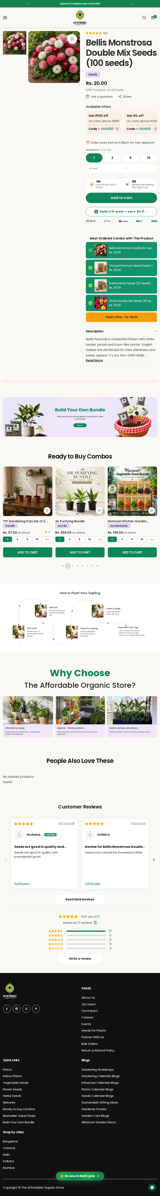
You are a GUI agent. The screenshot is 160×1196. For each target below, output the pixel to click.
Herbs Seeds (12, 1096)
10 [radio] (148, 158)
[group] (54, 57)
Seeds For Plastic (94, 1030)
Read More (94, 360)
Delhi (6, 1155)
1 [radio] (94, 158)
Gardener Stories (94, 1109)
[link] (27, 491)
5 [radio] (131, 158)
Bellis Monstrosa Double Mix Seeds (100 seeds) (131, 248)
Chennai (9, 1148)
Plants (7, 1069)
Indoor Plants (12, 1076)
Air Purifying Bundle (69, 521)
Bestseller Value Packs (19, 1116)
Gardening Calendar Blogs (101, 1076)
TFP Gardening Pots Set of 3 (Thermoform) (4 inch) (24, 521)
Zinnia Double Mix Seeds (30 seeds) (131, 301)
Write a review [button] (80, 959)
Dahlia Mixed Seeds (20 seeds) (130, 283)
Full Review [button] (21, 883)
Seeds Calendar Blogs (98, 1096)
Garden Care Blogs (95, 1116)
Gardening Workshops (98, 1069)
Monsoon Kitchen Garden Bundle (127, 521)
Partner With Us (93, 1037)
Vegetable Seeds (15, 1083)
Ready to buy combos (19, 1109)
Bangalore (10, 1141)
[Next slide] (154, 859)
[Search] (144, 17)
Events (86, 1024)
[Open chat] (152, 1187)
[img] (23, 824)
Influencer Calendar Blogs (100, 1083)
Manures (9, 1102)
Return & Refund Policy (98, 1050)
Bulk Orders (90, 1044)
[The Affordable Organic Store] (80, 18)
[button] (27, 4)
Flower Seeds (12, 1089)
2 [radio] (112, 158)
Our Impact (90, 1011)
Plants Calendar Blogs (97, 1089)
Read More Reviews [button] (80, 899)
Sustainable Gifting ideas (100, 1102)
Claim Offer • (122, 317)
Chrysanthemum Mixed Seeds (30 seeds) (131, 266)
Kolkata (8, 1161)
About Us (88, 997)
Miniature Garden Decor (99, 1122)
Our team (89, 1004)
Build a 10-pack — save (121, 211)
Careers (87, 1017)
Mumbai (8, 1168)
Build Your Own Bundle (19, 1122)
